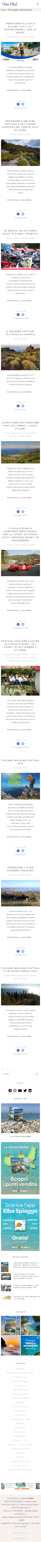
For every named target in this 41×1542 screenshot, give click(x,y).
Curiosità (21, 1385)
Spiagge (13, 436)
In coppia (21, 1411)
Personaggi (21, 1436)
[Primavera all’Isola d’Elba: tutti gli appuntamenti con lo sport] (20, 52)
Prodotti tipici (21, 1440)
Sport (17, 37)
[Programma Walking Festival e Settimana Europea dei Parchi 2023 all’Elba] (20, 152)
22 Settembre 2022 (20, 318)
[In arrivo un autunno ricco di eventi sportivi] (20, 256)
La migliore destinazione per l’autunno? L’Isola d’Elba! (20, 425)
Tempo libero (28, 37)
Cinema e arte (21, 1377)
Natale (21, 1423)
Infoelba (30, 1498)
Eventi (10, 37)
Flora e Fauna (21, 1406)
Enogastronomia (12, 654)
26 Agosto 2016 (20, 515)
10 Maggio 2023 (20, 218)
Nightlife (21, 1432)
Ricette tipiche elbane (21, 1444)
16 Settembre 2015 (20, 628)
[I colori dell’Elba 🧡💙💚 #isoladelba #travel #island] (10, 1345)
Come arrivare (21, 1381)
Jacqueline (20, 101)
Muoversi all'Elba (21, 1419)
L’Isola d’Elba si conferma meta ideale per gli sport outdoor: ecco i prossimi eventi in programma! (20, 534)
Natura (21, 134)
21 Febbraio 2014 (20, 1054)
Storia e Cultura (21, 1461)
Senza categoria (28, 433)
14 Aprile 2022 (20, 409)
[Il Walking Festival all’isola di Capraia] (20, 357)
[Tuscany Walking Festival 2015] (20, 786)
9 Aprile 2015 (20, 854)
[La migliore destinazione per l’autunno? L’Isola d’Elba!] (20, 452)
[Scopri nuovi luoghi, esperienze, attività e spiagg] (10, 1325)
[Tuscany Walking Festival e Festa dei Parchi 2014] (20, 994)
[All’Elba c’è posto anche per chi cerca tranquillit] (30, 1345)
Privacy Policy (20, 1533)
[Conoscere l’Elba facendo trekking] (20, 893)
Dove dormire (21, 1394)
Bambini (21, 1369)
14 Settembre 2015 (20, 747)
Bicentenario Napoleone (16, 975)
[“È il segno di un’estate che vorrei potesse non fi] (30, 1325)
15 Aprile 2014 (20, 955)
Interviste (21, 1415)
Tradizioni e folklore (20, 661)
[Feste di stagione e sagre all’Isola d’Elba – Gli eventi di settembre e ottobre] (20, 681)
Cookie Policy (20, 1538)
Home (3, 10)
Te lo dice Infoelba (20, 1136)
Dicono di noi (21, 1390)
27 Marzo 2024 (20, 108)
